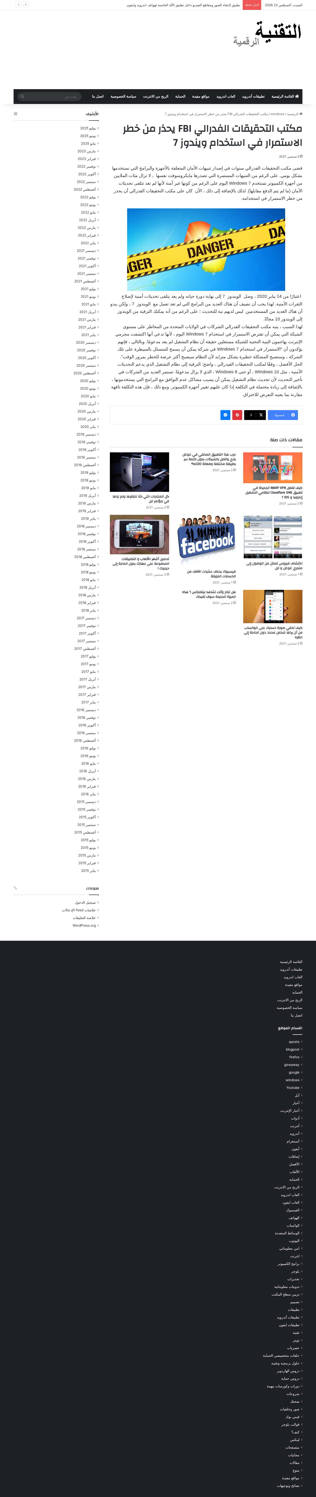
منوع (296, 1470)
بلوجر (295, 1271)
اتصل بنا (98, 96)
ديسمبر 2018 (86, 526)
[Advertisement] (109, 49)
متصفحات (292, 1447)
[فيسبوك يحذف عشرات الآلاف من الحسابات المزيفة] (206, 541)
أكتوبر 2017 (87, 633)
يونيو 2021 (88, 297)
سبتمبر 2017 (86, 641)
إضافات (294, 1156)
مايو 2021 (88, 304)
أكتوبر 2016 (87, 725)
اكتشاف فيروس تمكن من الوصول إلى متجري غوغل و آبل (274, 565)
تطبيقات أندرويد (253, 96)
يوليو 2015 (88, 840)
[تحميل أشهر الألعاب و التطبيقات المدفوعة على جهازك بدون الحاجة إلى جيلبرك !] (139, 534)
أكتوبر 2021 (87, 266)
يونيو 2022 (88, 205)
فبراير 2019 (87, 511)
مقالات (294, 1463)
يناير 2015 (88, 871)
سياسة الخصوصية (123, 96)
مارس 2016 (87, 779)
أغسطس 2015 (85, 832)
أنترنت (294, 1126)
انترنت (294, 1256)
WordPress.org (84, 925)
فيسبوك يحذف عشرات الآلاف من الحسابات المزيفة (211, 573)
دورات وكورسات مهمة (283, 1386)
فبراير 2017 (87, 695)
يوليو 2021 (88, 289)
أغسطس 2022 (85, 189)
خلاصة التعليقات (84, 918)
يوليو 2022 (88, 197)
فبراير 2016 (87, 786)
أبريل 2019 (87, 496)
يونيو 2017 (88, 664)
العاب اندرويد (226, 96)
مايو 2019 (88, 488)
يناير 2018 (88, 610)
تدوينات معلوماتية (286, 1287)
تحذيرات (293, 1279)
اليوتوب (294, 1241)
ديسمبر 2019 (86, 434)
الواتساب (293, 1225)
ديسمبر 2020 (86, 342)
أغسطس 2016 (85, 740)
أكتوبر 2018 (87, 541)
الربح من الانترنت (155, 96)
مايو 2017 (88, 672)
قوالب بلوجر (290, 1424)
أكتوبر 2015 (87, 817)
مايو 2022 (88, 212)
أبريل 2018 (87, 587)
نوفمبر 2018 (87, 534)
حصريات (293, 1348)
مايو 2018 (88, 580)
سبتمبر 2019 (86, 457)
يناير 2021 (88, 335)
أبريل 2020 (87, 404)
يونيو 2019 (88, 480)
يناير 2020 (88, 427)
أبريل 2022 (87, 220)
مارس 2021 (87, 319)
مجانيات (293, 1455)
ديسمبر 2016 (86, 710)
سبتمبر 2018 (86, 549)
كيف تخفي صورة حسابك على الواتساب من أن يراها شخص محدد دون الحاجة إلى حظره (273, 632)
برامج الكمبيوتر (288, 1264)
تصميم (294, 1302)
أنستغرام (293, 1141)
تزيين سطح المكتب (285, 1294)
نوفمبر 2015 (87, 809)
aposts (294, 1042)
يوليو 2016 (88, 748)
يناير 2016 (88, 794)
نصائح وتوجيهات (288, 1486)
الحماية (180, 96)
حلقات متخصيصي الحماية (281, 1355)
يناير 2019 (88, 518)
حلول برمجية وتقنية (285, 1363)
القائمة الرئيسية (283, 96)
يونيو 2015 (88, 848)
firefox (294, 1057)
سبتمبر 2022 (86, 182)
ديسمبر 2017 (86, 618)
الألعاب (294, 1172)
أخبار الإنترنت (289, 1111)
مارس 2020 (87, 411)
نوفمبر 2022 (86, 166)
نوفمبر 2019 (87, 442)
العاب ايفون (291, 1202)
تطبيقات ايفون (289, 1325)
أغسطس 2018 (85, 557)
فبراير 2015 (87, 863)
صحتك (294, 1401)
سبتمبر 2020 (86, 365)
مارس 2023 (87, 151)
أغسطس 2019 (85, 465)
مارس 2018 (87, 595)
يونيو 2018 (88, 572)
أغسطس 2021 (85, 281)
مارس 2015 (87, 855)
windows (277, 114)
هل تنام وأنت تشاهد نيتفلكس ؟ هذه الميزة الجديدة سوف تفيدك (209, 594)
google (294, 1072)
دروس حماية (290, 1378)
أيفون (295, 1149)
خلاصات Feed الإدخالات (79, 910)
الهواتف (294, 1218)
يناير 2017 (88, 702)
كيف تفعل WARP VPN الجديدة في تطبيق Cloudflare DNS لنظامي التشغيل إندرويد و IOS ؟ (273, 492)
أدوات (295, 1118)
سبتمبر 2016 (86, 733)
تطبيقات (293, 1310)
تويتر (296, 1340)
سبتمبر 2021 (86, 274)
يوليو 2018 (88, 564)
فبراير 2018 (87, 603)
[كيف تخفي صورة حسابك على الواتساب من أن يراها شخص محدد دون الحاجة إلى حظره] (272, 606)
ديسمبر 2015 (86, 802)
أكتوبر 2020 (87, 358)
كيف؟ (295, 1432)
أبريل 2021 (87, 312)
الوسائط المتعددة (287, 1233)
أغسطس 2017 (85, 649)
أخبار (296, 1103)
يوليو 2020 (88, 381)
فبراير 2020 (87, 419)
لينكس (294, 1440)
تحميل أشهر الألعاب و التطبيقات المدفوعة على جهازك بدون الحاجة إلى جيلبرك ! (141, 564)
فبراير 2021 (87, 327)
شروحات (292, 1394)
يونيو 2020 (88, 388)
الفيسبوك (292, 1210)
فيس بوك (292, 1417)
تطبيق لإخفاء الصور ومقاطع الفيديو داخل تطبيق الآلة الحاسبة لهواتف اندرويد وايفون (183, 5)
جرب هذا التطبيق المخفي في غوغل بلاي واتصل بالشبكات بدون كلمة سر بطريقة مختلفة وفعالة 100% (209, 459)
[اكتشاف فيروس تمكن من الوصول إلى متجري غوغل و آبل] (272, 537)
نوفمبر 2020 (86, 350)
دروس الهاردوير (288, 1371)
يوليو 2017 (88, 656)
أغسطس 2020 (85, 373)
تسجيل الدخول (85, 902)
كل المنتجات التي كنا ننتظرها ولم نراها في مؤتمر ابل (141, 498)
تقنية (296, 1333)
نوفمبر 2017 (87, 626)
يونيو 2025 (88, 136)
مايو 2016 (88, 763)
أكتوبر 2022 (87, 174)
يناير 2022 (88, 243)
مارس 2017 (87, 687)
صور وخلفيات (289, 1409)
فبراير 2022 (87, 235)
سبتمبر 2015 (86, 825)
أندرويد (294, 1134)
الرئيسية (293, 114)
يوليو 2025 (88, 128)
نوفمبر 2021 (87, 258)
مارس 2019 (87, 503)
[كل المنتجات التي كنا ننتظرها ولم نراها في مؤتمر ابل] (139, 472)
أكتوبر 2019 (87, 450)
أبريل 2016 (87, 771)
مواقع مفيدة (201, 96)
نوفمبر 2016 (87, 717)
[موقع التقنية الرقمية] (267, 35)
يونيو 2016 (88, 756)
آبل (297, 1095)
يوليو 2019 (88, 473)
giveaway (291, 1065)
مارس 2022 (87, 228)
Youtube (292, 1088)
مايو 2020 (88, 396)
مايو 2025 (88, 143)
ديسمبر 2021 (86, 251)
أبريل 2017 (87, 679)
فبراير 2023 (87, 159)
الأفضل (294, 1164)
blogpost (292, 1049)
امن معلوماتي (289, 1248)
